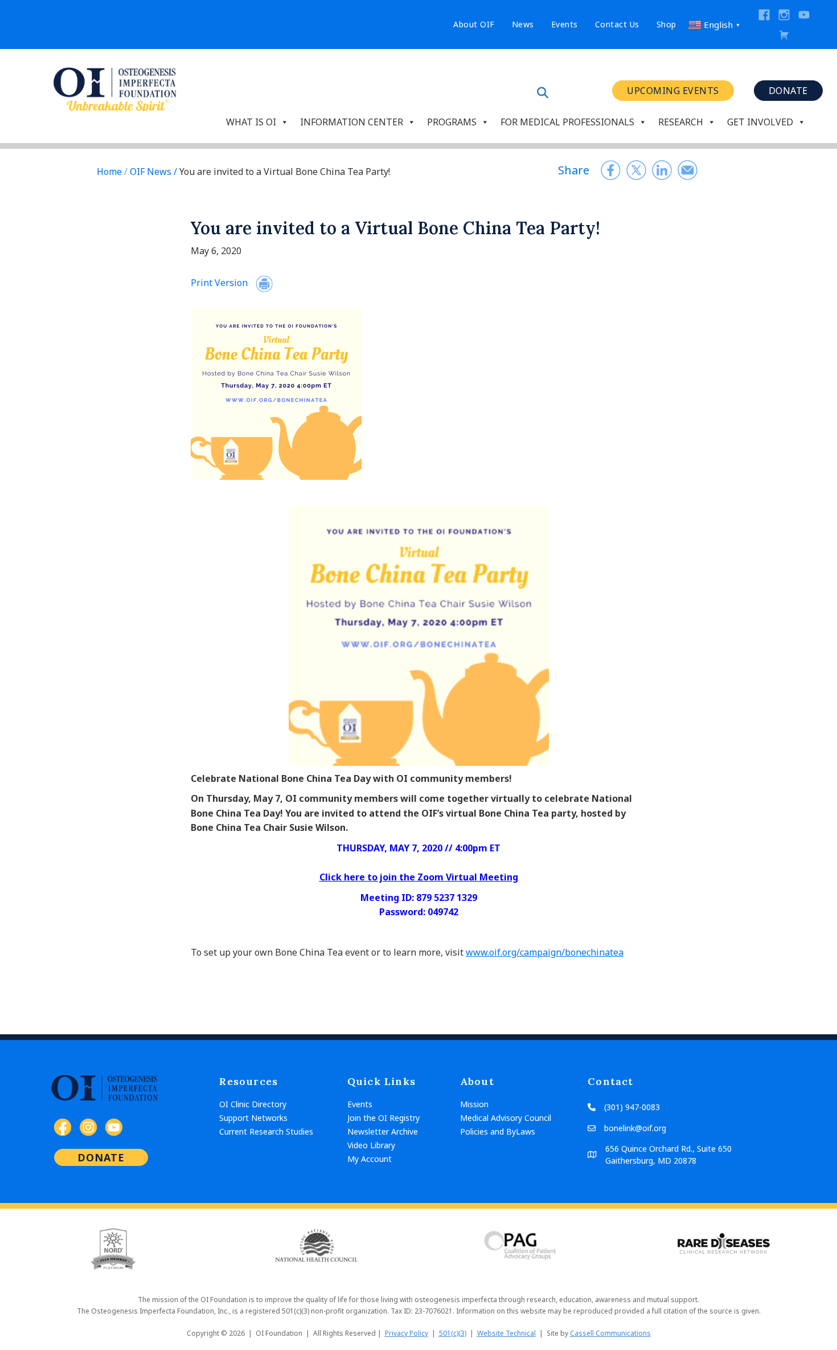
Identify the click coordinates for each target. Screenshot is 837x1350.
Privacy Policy (406, 1333)
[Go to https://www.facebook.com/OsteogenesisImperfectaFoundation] (62, 1127)
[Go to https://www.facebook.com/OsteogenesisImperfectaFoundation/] (764, 15)
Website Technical (506, 1333)
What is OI (251, 120)
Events (359, 1104)
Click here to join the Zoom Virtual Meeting (418, 877)
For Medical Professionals (567, 120)
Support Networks (253, 1117)
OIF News (150, 171)
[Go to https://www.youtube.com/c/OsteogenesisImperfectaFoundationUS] (804, 15)
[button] (673, 90)
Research (680, 120)
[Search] (542, 93)
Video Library (371, 1145)
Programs (452, 120)
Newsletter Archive (382, 1131)
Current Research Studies (266, 1131)
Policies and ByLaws (497, 1131)
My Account (369, 1158)
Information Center (351, 120)
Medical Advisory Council (505, 1117)
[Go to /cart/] (784, 34)
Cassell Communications (610, 1333)
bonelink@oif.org (635, 1128)
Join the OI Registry (383, 1117)
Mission (474, 1104)
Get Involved (760, 120)
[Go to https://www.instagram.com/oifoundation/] (784, 15)
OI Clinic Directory (252, 1104)
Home (109, 171)
